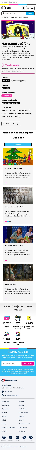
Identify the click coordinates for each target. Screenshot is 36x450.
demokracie (18, 17)
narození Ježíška (7, 116)
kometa (18, 113)
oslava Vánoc (27, 113)
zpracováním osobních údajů (18, 373)
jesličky (17, 116)
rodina (12, 17)
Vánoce (12, 110)
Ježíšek (11, 113)
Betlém (4, 113)
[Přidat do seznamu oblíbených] (30, 151)
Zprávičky (5, 80)
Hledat (30, 13)
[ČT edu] (6, 9)
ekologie (25, 17)
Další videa (17, 144)
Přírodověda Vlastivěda (10, 103)
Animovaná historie (23, 110)
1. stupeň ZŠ (6, 96)
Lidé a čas (5, 88)
